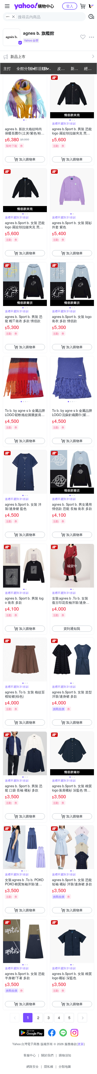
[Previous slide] (6, 96)
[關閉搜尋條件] (13, 17)
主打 (7, 68)
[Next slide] (44, 96)
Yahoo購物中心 (34, 6)
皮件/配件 (62, 68)
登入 (69, 6)
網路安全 (32, 1066)
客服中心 (30, 1055)
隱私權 (48, 1066)
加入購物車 (27, 159)
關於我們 (47, 1055)
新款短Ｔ (76, 68)
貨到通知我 (72, 628)
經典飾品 (89, 68)
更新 (81, 1044)
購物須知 (65, 1055)
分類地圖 (65, 1066)
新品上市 (17, 56)
